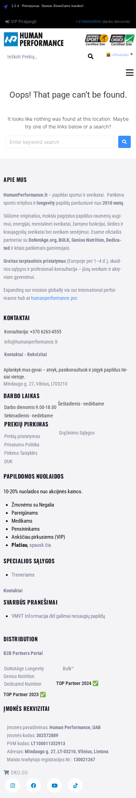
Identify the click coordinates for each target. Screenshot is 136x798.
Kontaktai (13, 590)
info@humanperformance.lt (31, 342)
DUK (8, 461)
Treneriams (23, 575)
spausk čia (40, 545)
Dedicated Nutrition (22, 684)
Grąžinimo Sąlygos (77, 433)
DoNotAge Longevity (24, 668)
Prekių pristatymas (22, 436)
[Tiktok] (75, 785)
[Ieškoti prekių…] (42, 56)
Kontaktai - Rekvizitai (25, 354)
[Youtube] (54, 785)
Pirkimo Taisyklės (20, 453)
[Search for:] (60, 142)
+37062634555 (88, 21)
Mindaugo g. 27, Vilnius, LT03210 (35, 384)
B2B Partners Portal (23, 653)
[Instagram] (12, 785)
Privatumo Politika (21, 444)
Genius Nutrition (19, 676)
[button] (129, 72)
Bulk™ (68, 668)
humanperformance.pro (54, 298)
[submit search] (90, 56)
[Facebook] (33, 785)
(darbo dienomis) (116, 21)
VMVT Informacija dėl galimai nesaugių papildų (58, 616)
